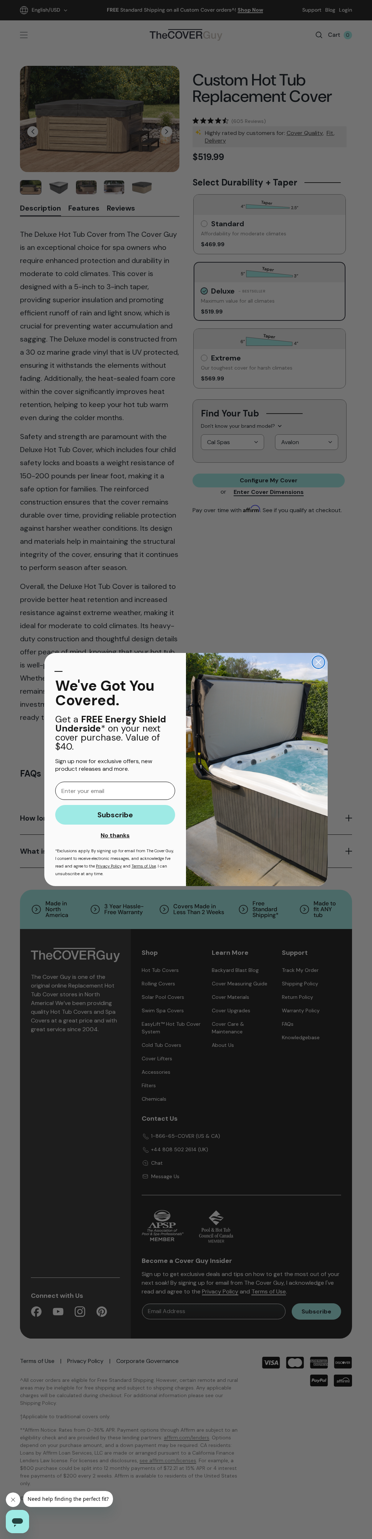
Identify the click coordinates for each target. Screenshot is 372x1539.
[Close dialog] (318, 662)
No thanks (115, 835)
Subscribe (115, 815)
